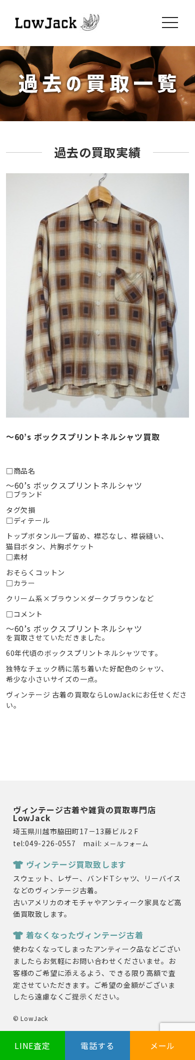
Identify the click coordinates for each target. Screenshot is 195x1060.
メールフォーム (126, 843)
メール (162, 1045)
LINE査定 (32, 1045)
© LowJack (30, 1018)
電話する (97, 1045)
